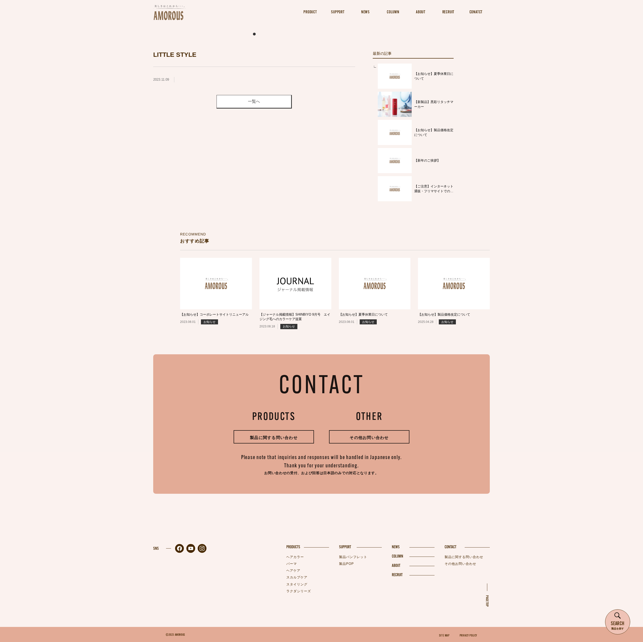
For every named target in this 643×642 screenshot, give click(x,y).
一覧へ (254, 101)
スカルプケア (296, 577)
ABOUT (396, 566)
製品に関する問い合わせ (274, 437)
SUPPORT (345, 547)
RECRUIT (397, 575)
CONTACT (450, 547)
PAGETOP (487, 601)
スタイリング (296, 584)
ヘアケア (293, 570)
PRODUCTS (293, 547)
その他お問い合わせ (369, 437)
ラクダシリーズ (298, 591)
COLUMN (397, 557)
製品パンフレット (353, 557)
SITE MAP (444, 635)
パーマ (291, 564)
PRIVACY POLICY (468, 635)
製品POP (346, 564)
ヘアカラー (295, 557)
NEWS (396, 547)
